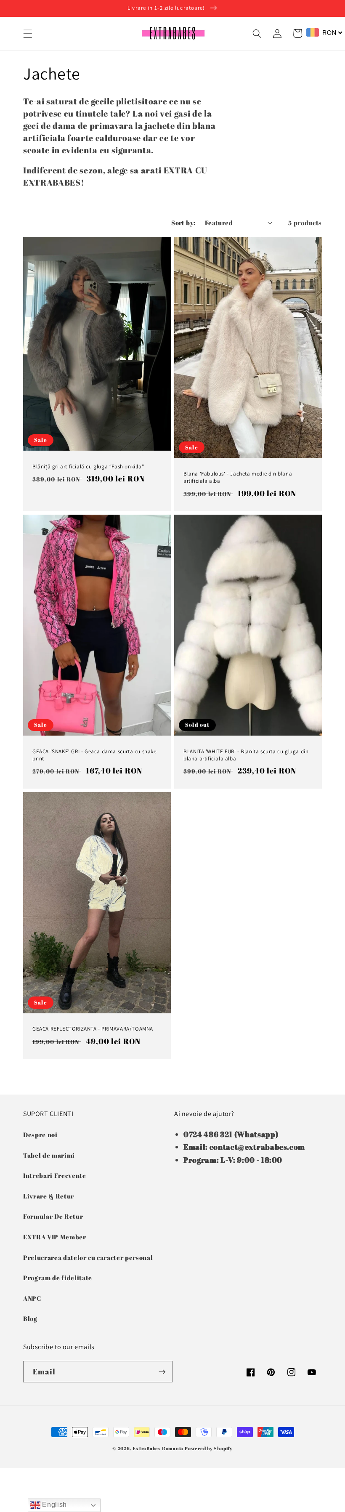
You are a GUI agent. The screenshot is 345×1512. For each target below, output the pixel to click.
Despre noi (40, 1134)
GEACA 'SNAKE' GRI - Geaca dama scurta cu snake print (94, 755)
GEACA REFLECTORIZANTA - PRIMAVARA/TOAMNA (92, 1029)
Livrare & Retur (48, 1196)
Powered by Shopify (209, 1448)
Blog (30, 1318)
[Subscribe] (162, 1372)
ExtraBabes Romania (158, 1448)
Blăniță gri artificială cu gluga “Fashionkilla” (88, 466)
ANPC (32, 1298)
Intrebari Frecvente (54, 1175)
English (53, 1504)
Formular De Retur (53, 1216)
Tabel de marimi (49, 1155)
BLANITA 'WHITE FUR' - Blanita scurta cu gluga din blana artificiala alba (245, 755)
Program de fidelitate (57, 1277)
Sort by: (183, 222)
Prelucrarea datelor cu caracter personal (88, 1257)
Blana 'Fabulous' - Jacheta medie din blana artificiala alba (237, 477)
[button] (28, 33)
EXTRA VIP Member (54, 1237)
